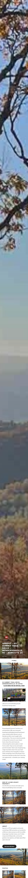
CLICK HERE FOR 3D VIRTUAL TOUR (14, 685)
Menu (14, 660)
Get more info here (9, 846)
